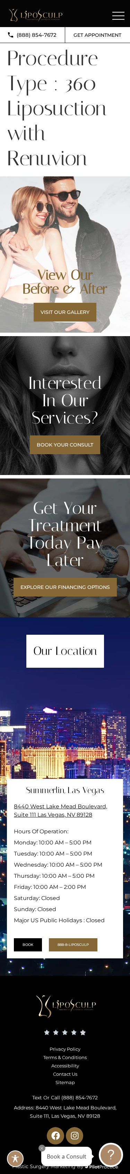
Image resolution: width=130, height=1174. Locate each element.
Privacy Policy (65, 1049)
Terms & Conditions (65, 1057)
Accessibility (65, 1065)
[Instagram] (74, 1135)
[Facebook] (55, 1135)
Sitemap (65, 1082)
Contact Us (65, 1074)
